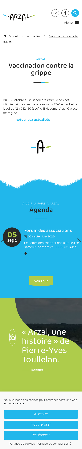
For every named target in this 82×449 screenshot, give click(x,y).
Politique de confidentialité (54, 444)
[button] (77, 241)
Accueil (13, 36)
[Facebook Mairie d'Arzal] (65, 13)
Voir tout (41, 280)
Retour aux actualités (32, 120)
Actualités (33, 36)
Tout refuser (41, 424)
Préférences (41, 435)
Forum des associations (48, 230)
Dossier (37, 370)
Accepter (41, 414)
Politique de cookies (22, 444)
